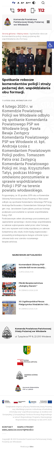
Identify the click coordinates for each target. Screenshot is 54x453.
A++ (28, 2)
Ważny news (22, 34)
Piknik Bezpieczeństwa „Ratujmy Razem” (31, 284)
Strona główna (8, 34)
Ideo (32, 446)
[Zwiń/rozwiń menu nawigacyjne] (48, 22)
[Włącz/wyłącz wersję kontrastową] (33, 2)
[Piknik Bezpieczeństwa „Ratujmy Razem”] (9, 289)
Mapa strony (25, 427)
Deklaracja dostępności (18, 429)
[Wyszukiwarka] (43, 2)
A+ (22, 2)
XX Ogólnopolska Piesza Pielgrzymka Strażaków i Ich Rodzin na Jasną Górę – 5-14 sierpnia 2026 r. (33, 303)
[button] (50, 45)
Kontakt (7, 427)
